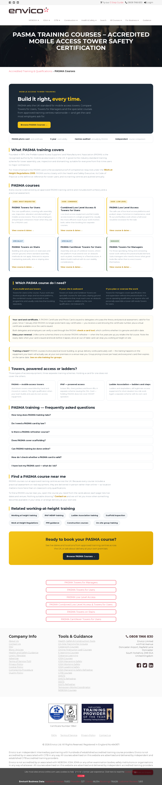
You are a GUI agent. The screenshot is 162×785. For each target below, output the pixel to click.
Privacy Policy (16, 664)
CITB (56, 20)
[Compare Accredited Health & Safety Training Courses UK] (29, 10)
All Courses (115, 20)
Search (103, 20)
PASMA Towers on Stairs (26, 247)
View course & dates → (23, 230)
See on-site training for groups (46, 357)
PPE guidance (52, 523)
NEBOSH (33, 20)
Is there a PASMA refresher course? (30, 432)
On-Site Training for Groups (73, 644)
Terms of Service (68, 735)
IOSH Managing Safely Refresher (75, 670)
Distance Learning (68, 655)
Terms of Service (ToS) (20, 661)
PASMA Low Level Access (124, 207)
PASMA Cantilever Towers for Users (81, 247)
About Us (14, 641)
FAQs (54, 735)
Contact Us (15, 644)
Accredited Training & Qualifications (30, 71)
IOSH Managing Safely (70, 661)
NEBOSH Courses (67, 690)
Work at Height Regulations (24, 523)
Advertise (14, 658)
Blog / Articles (16, 650)
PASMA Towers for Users (26, 207)
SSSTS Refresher (66, 684)
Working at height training (24, 515)
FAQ (11, 647)
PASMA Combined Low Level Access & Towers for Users (81, 604)
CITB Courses (65, 673)
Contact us (60, 496)
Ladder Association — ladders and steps (129, 384)
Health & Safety (88, 20)
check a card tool (86, 330)
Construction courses (77, 523)
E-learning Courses (68, 652)
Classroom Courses (68, 647)
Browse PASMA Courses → (34, 125)
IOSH (45, 20)
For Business (131, 20)
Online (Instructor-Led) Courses (75, 650)
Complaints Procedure (21, 670)
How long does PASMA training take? (31, 415)
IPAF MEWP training (54, 515)
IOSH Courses (65, 658)
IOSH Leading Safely (69, 667)
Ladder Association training (84, 515)
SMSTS (61, 676)
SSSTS (61, 681)
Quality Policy (16, 673)
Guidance (146, 20)
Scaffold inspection (115, 515)
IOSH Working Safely (69, 664)
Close (80, 776)
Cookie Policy (16, 667)
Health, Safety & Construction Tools (76, 641)
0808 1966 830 (141, 636)
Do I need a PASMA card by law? (29, 423)
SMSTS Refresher (67, 679)
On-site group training (107, 523)
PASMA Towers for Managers (126, 247)
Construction (70, 20)
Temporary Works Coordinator (74, 687)
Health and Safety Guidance (23, 652)
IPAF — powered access (72, 384)
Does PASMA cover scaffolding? (29, 440)
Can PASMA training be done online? (31, 449)
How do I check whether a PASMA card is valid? (37, 457)
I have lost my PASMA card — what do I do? (34, 466)
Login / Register (17, 655)
